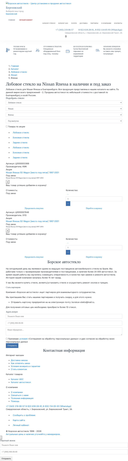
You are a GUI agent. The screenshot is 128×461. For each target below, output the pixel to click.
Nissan (14, 75)
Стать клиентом (19, 369)
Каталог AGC (63, 23)
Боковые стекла (21, 137)
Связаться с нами (19, 395)
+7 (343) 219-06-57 (65, 29)
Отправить (12, 345)
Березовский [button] (14, 7)
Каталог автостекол (21, 382)
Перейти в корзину (94, 208)
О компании (106, 23)
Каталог (15, 69)
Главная (11, 20)
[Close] (1, 437)
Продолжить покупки (34, 208)
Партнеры (94, 23)
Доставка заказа (19, 360)
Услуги (74, 23)
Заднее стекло (20, 142)
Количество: (72, 190)
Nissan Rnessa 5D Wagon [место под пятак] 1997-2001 (32, 172)
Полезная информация (22, 398)
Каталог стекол (48, 23)
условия (23, 338)
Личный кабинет (25, 20)
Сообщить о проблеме (24, 415)
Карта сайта (19, 420)
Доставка (84, 23)
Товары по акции (16, 126)
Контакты (118, 23)
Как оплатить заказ (20, 363)
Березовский (11, 14)
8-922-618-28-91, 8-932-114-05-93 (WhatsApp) (100, 29)
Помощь (15, 401)
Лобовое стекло (19, 72)
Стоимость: (12, 190)
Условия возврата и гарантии (25, 366)
